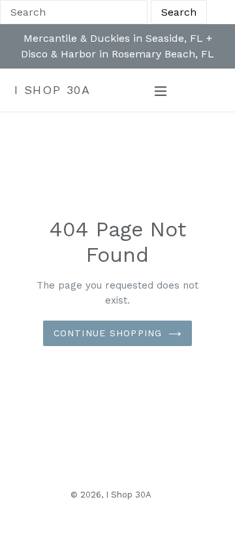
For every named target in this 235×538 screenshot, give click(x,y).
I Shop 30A (52, 90)
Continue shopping (108, 333)
